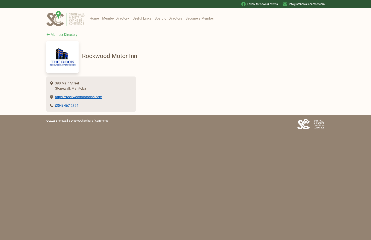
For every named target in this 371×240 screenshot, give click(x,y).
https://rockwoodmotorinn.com (78, 97)
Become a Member (200, 18)
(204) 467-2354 (66, 106)
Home (94, 18)
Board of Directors (168, 18)
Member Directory (115, 18)
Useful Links (141, 18)
